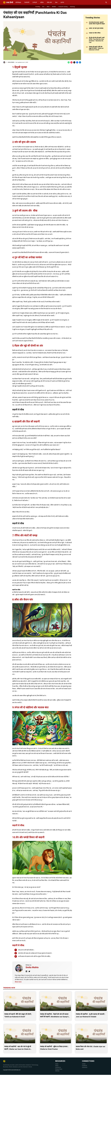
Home (56, 1063)
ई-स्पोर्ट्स (35, 2)
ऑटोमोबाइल (18, 2)
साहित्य (42, 2)
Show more (18, 982)
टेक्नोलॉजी (26, 2)
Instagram (84, 1067)
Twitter (84, 1063)
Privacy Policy (58, 1069)
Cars (43, 6)
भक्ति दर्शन (49, 2)
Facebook (84, 1065)
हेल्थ (56, 2)
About (56, 1065)
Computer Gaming (63, 6)
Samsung (72, 6)
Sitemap (57, 1070)
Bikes (48, 6)
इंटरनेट (62, 2)
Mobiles (54, 6)
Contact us (58, 1067)
